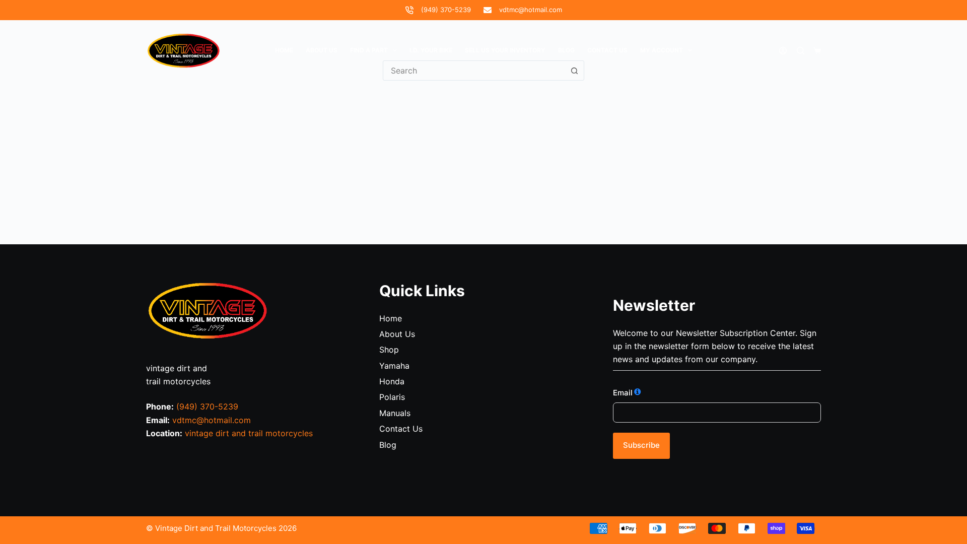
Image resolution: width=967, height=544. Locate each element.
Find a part (369, 50)
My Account (661, 50)
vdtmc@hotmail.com (530, 10)
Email (623, 392)
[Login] (783, 50)
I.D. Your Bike (430, 50)
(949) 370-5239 (446, 10)
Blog (566, 50)
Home (284, 50)
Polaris (392, 397)
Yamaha (394, 366)
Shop (389, 350)
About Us (321, 50)
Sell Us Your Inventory (505, 50)
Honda (391, 381)
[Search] (800, 50)
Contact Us (401, 429)
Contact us (607, 50)
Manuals (394, 413)
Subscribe (641, 445)
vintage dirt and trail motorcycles (249, 433)
